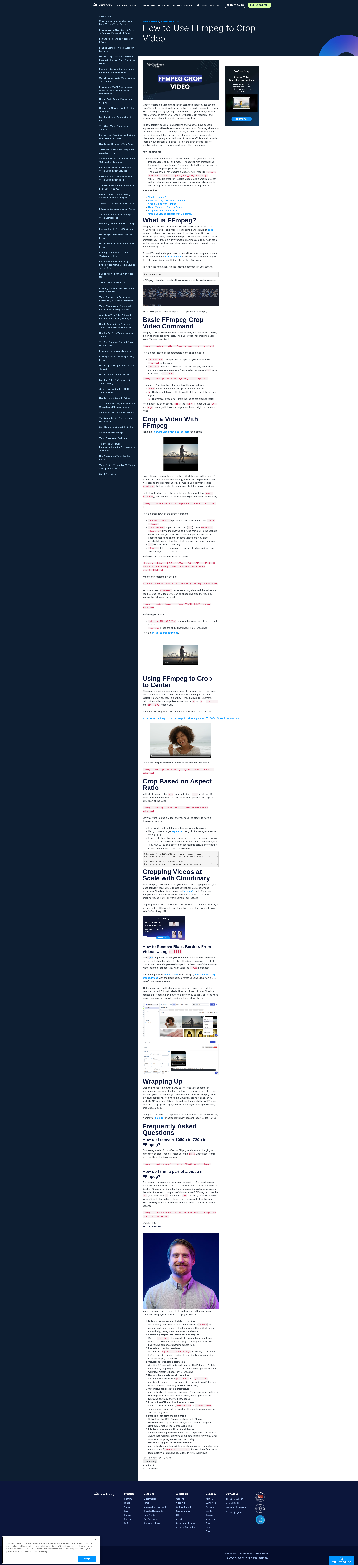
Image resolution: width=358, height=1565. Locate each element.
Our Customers (151, 1519)
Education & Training (236, 1507)
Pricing (188, 5)
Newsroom (211, 1519)
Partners (210, 1507)
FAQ (126, 1523)
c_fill (150, 957)
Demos (127, 1515)
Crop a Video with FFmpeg (162, 203)
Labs (208, 1527)
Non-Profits (149, 1515)
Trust (208, 1531)
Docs (211, 5)
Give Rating (150, 1461)
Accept (87, 1558)
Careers (209, 1515)
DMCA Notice (261, 1553)
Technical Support (234, 1499)
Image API (180, 1499)
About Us (210, 1499)
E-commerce (150, 1499)
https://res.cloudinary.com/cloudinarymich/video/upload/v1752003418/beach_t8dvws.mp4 (191, 718)
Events (209, 1511)
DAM (126, 1511)
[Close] (96, 1539)
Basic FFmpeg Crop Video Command (167, 200)
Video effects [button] (105, 16)
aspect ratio (178, 831)
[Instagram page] (238, 1513)
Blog (208, 1523)
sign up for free (259, 5)
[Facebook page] (234, 1513)
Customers (211, 1503)
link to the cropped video (165, 632)
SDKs (178, 1515)
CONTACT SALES (235, 5)
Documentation (183, 1511)
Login (218, 5)
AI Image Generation (185, 1527)
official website (173, 256)
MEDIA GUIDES (151, 21)
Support (204, 5)
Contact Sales (232, 1503)
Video (127, 1507)
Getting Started (183, 1507)
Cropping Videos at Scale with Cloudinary (170, 213)
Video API (188, 891)
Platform (128, 1499)
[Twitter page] (227, 1512)
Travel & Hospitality (153, 1511)
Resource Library (152, 1523)
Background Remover (186, 1523)
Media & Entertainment (155, 1507)
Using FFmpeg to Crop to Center (165, 207)
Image (127, 1503)
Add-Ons (180, 1519)
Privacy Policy (245, 1553)
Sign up (159, 1117)
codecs (212, 229)
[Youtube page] (241, 1512)
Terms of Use (229, 1553)
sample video (170, 974)
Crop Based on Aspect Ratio (163, 210)
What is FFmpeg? (157, 197)
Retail (146, 1503)
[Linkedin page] (231, 1513)
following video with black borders (171, 431)
